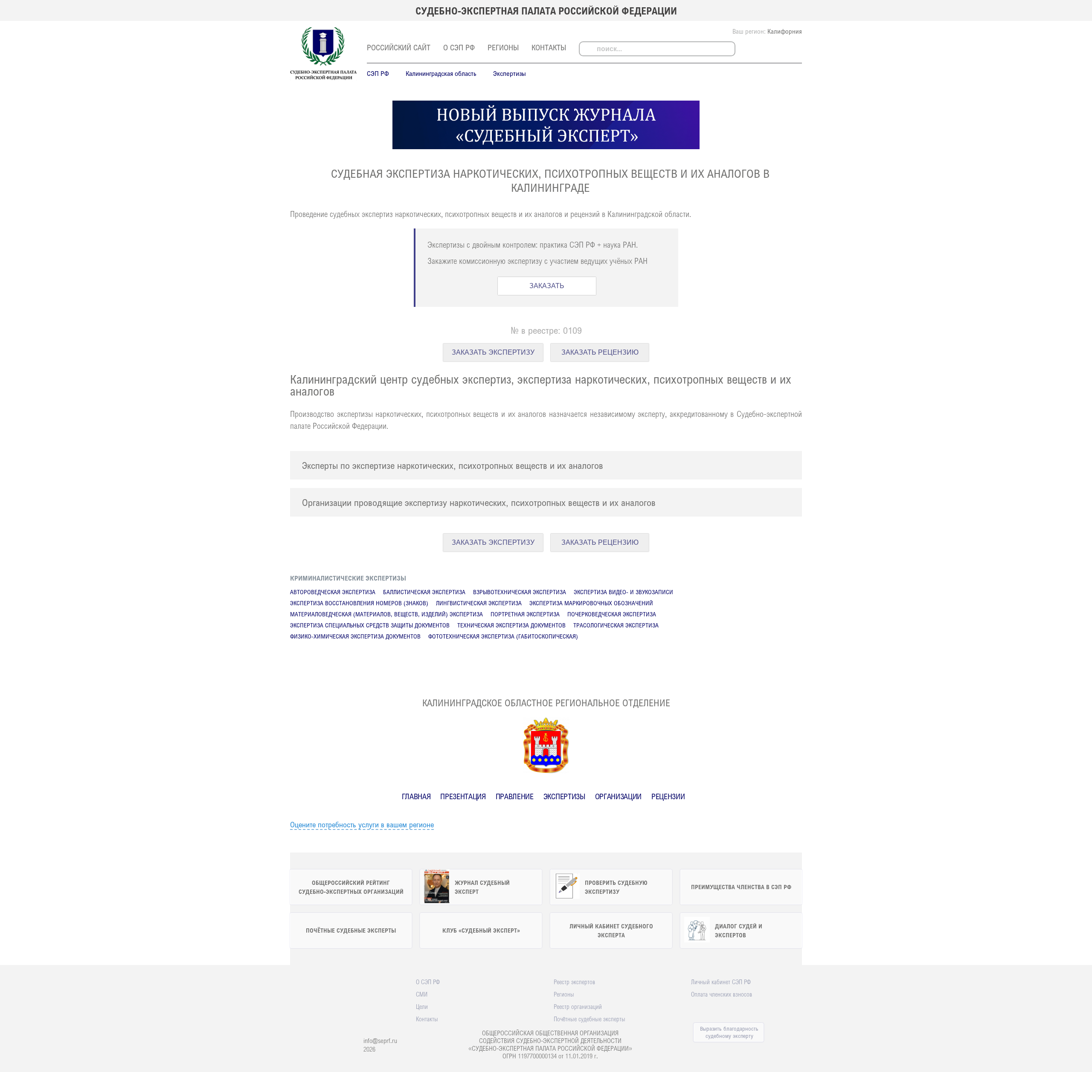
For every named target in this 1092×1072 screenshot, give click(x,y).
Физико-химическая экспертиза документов (355, 636)
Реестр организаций (578, 1006)
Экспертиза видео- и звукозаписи (623, 591)
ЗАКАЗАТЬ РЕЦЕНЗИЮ (600, 352)
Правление (515, 796)
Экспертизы (509, 73)
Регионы (503, 47)
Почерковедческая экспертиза (611, 614)
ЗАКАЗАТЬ (546, 285)
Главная (416, 796)
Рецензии (668, 796)
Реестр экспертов (574, 981)
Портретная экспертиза (525, 614)
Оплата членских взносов (721, 994)
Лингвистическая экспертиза (479, 603)
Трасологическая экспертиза (616, 625)
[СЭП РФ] (323, 79)
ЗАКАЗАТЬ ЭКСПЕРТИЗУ (493, 352)
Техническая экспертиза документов (511, 625)
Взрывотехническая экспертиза (519, 591)
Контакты (548, 47)
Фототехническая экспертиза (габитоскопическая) (503, 636)
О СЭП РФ (459, 47)
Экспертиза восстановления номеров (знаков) (359, 603)
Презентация (462, 796)
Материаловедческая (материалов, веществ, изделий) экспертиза (386, 614)
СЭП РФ (378, 73)
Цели (422, 1006)
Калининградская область (441, 73)
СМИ (421, 994)
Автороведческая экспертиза (332, 591)
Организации (618, 796)
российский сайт (398, 47)
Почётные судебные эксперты (589, 1019)
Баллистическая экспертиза (424, 591)
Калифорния (784, 31)
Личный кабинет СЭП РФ (721, 981)
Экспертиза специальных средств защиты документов (370, 625)
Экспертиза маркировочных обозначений (591, 603)
